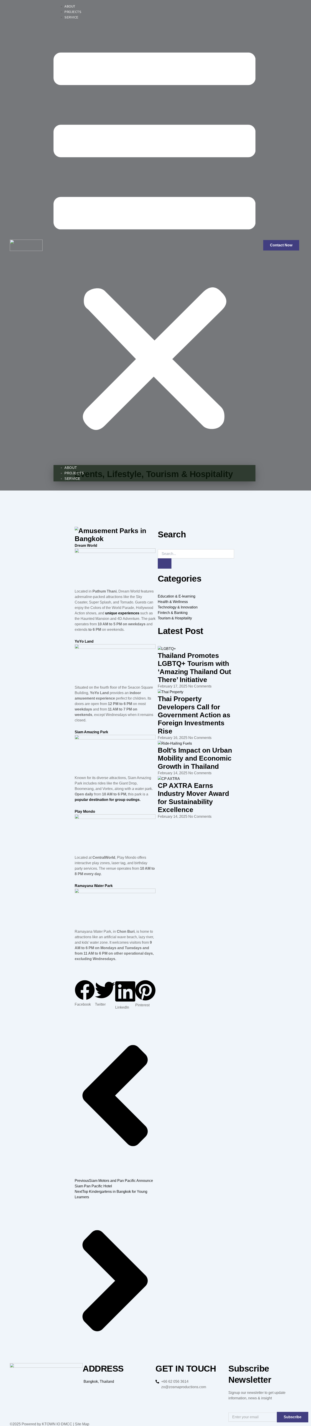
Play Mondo (85, 811)
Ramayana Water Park (94, 886)
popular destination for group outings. (107, 800)
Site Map (82, 1424)
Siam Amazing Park (91, 732)
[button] (154, 244)
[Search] (164, 563)
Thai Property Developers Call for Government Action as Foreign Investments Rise (194, 715)
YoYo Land (84, 641)
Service (71, 17)
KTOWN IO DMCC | (58, 1424)
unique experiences (122, 613)
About (69, 6)
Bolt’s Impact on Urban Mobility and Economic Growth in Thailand (195, 758)
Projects (72, 12)
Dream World (86, 545)
